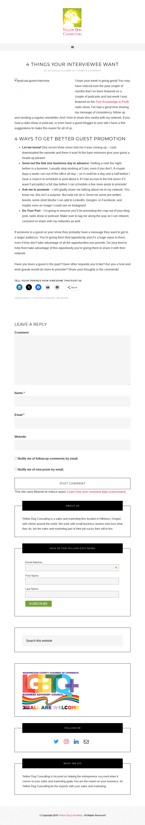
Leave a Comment (89, 70)
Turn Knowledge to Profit (112, 101)
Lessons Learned (44, 297)
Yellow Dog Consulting (72, 22)
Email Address (71, 562)
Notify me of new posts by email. (41, 469)
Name (20, 393)
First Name (32, 575)
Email (19, 414)
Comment (22, 332)
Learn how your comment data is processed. (96, 491)
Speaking (62, 297)
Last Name (31, 588)
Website (20, 436)
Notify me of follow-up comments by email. (48, 458)
